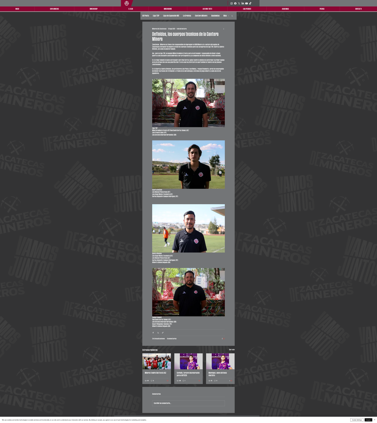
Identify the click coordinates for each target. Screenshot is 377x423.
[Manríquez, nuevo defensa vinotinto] (220, 361)
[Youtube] (246, 3)
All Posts (145, 16)
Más (225, 16)
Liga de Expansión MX (171, 16)
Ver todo (232, 349)
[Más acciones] (223, 29)
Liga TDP (156, 16)
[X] (239, 3)
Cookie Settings (357, 420)
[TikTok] (250, 3)
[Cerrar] (374, 419)
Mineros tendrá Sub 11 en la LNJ (155, 373)
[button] (232, 16)
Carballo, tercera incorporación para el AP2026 (188, 374)
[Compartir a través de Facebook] (153, 333)
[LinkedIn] (242, 3)
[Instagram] (231, 3)
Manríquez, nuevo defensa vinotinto (218, 374)
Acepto (368, 420)
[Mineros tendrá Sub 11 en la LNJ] (156, 361)
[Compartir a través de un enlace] (163, 333)
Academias (215, 16)
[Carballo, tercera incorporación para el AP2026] (188, 361)
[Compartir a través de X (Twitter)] (158, 333)
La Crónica (187, 16)
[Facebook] (235, 3)
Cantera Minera (201, 16)
